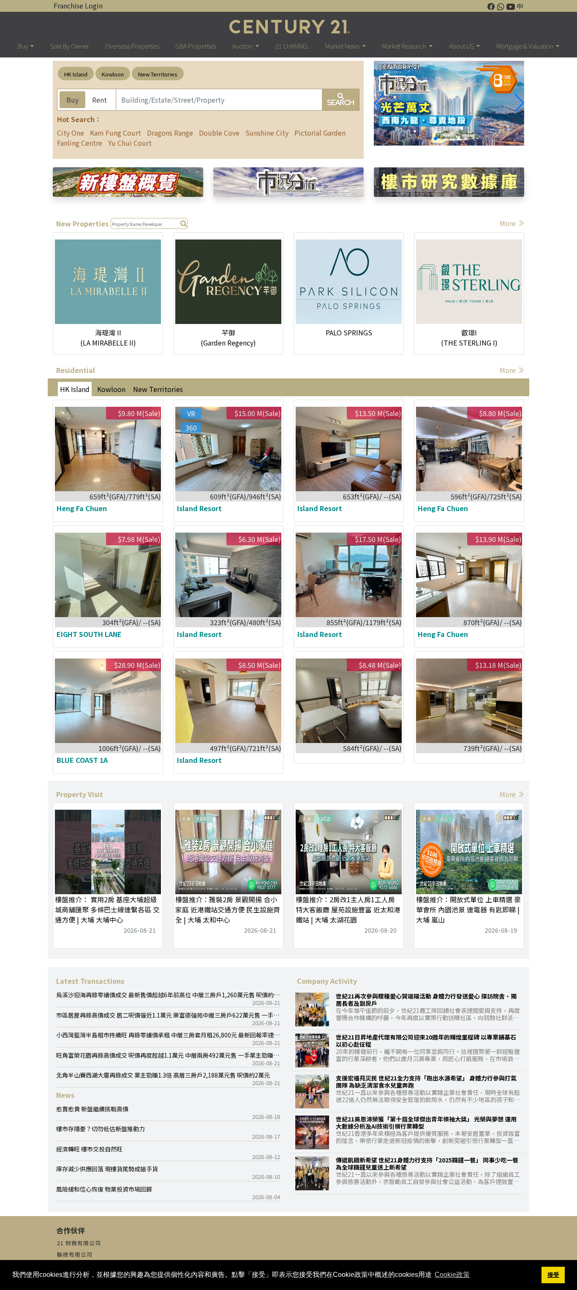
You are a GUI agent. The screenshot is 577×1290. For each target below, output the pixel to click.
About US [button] (462, 45)
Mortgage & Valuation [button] (525, 45)
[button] (519, 103)
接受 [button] (553, 1274)
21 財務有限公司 (79, 1243)
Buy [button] (23, 45)
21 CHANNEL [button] (292, 45)
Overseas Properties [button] (132, 45)
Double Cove (219, 133)
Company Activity (327, 981)
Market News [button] (343, 45)
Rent (99, 100)
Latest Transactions (90, 981)
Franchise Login (78, 5)
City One (70, 133)
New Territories (157, 74)
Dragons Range (170, 133)
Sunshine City (266, 133)
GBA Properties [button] (195, 45)
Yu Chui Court (130, 143)
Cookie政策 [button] (452, 1274)
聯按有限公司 (75, 1254)
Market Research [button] (404, 45)
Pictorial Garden (320, 133)
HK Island (75, 74)
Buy (72, 100)
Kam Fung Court (115, 133)
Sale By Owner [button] (69, 45)
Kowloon (113, 74)
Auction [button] (243, 45)
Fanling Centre (79, 143)
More (508, 223)
